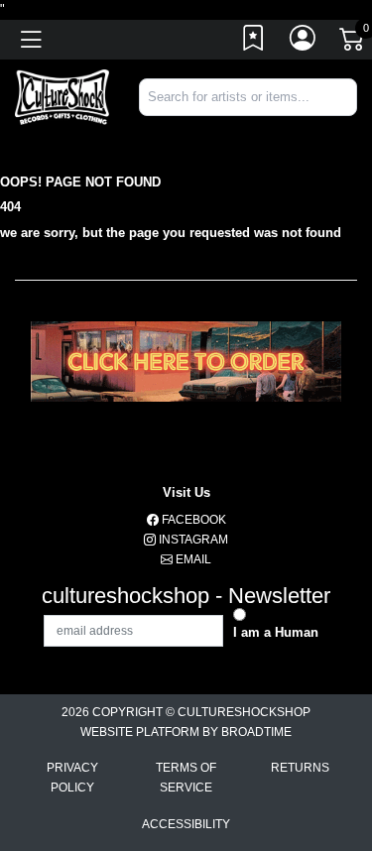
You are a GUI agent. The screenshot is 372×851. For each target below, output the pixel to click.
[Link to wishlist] (254, 43)
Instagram (192, 540)
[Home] (62, 95)
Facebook (192, 520)
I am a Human (275, 632)
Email (192, 559)
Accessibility (186, 824)
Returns (300, 768)
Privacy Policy (72, 777)
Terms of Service (186, 777)
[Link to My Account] (303, 43)
